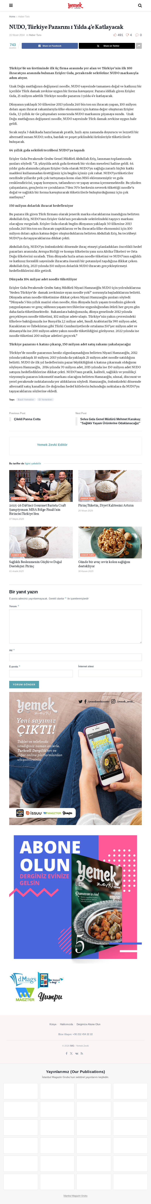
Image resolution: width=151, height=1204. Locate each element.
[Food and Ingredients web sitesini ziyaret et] (93, 1109)
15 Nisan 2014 (16, 35)
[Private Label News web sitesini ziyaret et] (57, 1091)
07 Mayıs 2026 (16, 519)
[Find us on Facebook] (66, 1054)
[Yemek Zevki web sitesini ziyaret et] (20, 1109)
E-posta (14, 666)
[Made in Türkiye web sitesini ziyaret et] (93, 1182)
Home (12, 16)
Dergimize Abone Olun (88, 1024)
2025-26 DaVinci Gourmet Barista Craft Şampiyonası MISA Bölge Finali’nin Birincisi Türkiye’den (37, 509)
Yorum (14, 606)
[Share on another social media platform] (139, 46)
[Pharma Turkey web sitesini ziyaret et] (93, 1091)
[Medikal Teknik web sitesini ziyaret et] (130, 1091)
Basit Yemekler (26, 399)
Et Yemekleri (45, 399)
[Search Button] (140, 5)
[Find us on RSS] (82, 1054)
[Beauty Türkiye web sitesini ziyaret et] (20, 1091)
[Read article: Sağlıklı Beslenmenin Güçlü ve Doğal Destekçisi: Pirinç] (41, 543)
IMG (72, 1046)
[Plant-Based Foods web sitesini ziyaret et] (130, 1109)
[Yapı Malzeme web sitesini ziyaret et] (20, 1182)
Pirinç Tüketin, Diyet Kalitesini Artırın (106, 505)
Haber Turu (24, 16)
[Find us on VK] (76, 1054)
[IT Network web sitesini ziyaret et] (93, 1164)
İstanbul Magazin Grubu (75, 1196)
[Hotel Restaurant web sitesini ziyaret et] (57, 1109)
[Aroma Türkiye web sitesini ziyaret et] (20, 1127)
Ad (12, 650)
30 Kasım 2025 (85, 571)
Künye (53, 1024)
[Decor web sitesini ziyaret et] (57, 1145)
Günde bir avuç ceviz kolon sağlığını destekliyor (104, 564)
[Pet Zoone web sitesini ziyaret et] (130, 1182)
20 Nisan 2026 (85, 510)
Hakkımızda (66, 1024)
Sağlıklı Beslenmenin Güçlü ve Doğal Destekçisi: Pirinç (35, 564)
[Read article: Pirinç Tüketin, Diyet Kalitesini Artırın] (110, 486)
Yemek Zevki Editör (52, 445)
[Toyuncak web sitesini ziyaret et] (20, 1164)
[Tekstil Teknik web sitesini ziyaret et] (57, 1127)
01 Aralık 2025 (16, 571)
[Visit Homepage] (75, 5)
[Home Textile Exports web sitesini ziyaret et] (93, 1145)
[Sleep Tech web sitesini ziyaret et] (20, 1145)
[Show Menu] (11, 5)
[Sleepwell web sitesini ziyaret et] (130, 1127)
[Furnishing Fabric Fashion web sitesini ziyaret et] (130, 1145)
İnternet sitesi (86, 666)
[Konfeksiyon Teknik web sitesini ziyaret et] (93, 1127)
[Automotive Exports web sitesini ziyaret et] (57, 1182)
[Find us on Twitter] (71, 1054)
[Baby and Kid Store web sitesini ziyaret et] (57, 1164)
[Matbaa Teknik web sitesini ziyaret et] (130, 1164)
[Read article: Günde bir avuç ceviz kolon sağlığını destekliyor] (110, 543)
